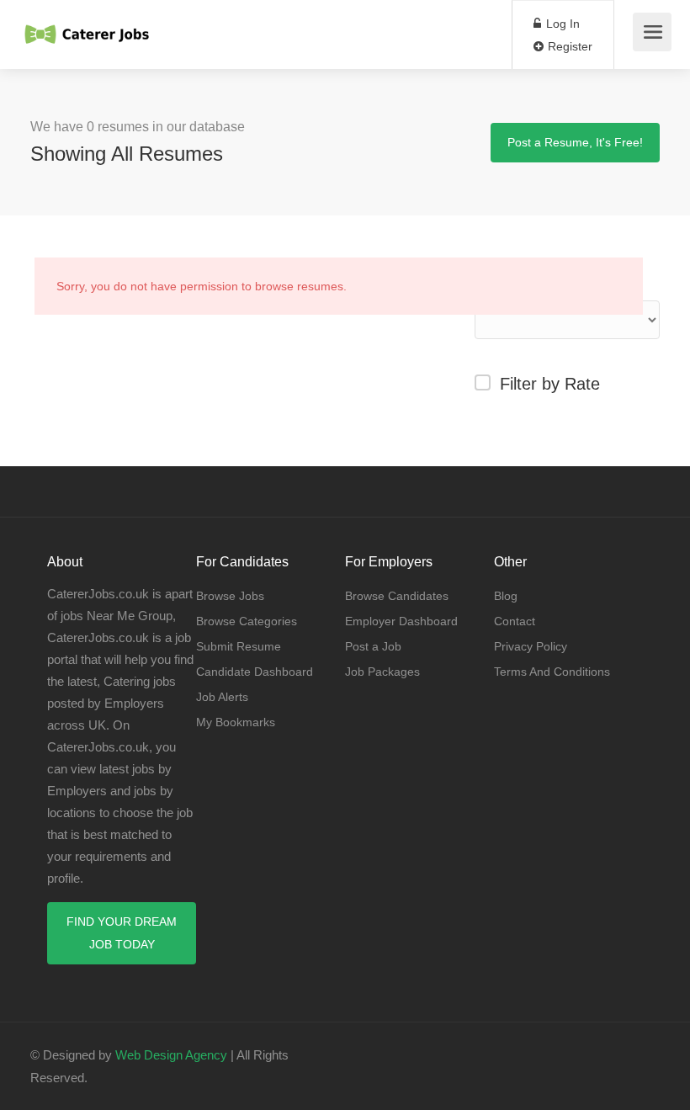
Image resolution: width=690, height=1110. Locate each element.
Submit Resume (238, 646)
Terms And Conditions (552, 671)
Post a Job (373, 646)
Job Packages (382, 671)
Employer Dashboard (401, 621)
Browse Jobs (230, 596)
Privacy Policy (530, 646)
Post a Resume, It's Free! (575, 142)
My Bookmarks (235, 722)
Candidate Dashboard (254, 671)
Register (568, 46)
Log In (561, 23)
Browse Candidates (396, 596)
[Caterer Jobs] (87, 26)
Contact (514, 621)
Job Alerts (222, 697)
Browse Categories (246, 621)
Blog (506, 596)
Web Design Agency (171, 1055)
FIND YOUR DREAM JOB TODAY (121, 933)
